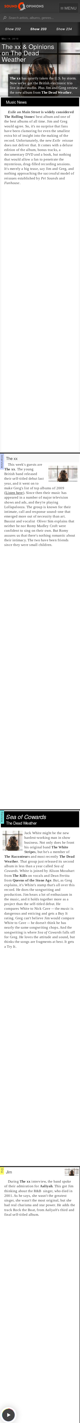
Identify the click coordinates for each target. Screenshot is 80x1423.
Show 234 (64, 29)
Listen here (14, 493)
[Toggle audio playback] (8, 1415)
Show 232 (13, 29)
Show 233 (38, 29)
